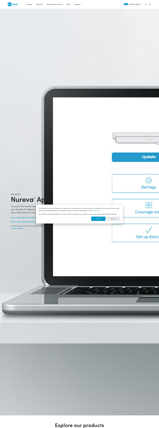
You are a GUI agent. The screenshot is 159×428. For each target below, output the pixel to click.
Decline (113, 219)
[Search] (149, 4)
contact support (17, 228)
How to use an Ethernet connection (24, 222)
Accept (98, 219)
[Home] (13, 4)
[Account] (145, 4)
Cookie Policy (96, 210)
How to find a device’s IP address (24, 217)
